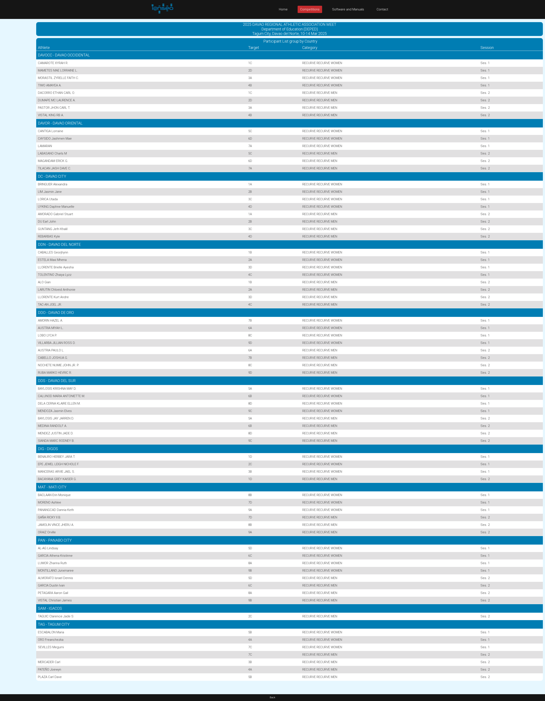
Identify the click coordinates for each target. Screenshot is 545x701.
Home (283, 9)
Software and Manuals (348, 9)
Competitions (310, 9)
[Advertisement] (17, 83)
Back (272, 697)
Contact (382, 9)
